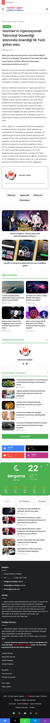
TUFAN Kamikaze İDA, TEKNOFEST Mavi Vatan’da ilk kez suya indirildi (13, 297)
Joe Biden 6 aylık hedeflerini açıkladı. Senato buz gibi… (28, 510)
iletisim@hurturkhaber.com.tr (14, 585)
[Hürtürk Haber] (15, 9)
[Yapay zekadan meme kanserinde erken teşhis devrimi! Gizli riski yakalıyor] (8, 394)
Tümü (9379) (25, 436)
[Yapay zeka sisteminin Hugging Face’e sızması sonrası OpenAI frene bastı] (13, 312)
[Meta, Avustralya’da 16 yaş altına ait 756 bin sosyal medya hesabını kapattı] (37, 312)
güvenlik (25, 195)
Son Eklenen (24, 501)
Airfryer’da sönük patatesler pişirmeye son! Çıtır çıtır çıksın (27, 2)
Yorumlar (42, 501)
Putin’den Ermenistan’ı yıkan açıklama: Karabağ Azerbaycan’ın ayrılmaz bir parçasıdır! (31, 520)
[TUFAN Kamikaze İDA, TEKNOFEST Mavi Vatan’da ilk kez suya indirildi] (13, 287)
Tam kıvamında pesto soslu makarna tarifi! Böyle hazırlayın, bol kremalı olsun (32, 382)
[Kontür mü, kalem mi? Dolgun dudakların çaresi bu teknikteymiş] (8, 415)
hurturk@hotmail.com (12, 589)
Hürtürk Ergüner (8, 664)
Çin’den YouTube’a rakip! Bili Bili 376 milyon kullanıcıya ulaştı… (36, 297)
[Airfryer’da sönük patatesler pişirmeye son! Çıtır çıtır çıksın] (8, 405)
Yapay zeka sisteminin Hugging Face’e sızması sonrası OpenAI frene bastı (12, 324)
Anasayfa (7, 21)
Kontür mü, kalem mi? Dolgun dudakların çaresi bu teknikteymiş (30, 413)
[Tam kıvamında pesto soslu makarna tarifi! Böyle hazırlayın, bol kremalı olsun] (8, 383)
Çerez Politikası (35, 704)
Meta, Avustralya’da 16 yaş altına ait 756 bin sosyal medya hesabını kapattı (35, 324)
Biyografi (5, 670)
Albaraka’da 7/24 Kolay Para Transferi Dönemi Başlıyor (29, 550)
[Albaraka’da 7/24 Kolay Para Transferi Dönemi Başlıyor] (8, 551)
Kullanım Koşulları (22, 707)
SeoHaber (25, 200)
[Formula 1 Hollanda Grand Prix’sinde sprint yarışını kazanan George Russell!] (8, 426)
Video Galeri (6, 687)
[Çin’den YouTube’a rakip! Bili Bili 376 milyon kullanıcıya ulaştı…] (37, 287)
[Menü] (3, 9)
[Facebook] (6, 187)
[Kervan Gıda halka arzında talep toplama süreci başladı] (8, 542)
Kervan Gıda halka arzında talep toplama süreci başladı (31, 541)
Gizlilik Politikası (22, 704)
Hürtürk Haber (25, 359)
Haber (14, 21)
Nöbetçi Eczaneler (8, 677)
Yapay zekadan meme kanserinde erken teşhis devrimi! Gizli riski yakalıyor (30, 393)
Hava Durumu (7, 673)
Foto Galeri (6, 683)
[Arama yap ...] (47, 9)
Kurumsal (12, 704)
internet (38, 195)
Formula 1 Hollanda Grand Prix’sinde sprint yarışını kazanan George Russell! (31, 425)
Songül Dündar (7, 653)
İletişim (32, 707)
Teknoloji (21, 21)
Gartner (12, 195)
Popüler (7, 501)
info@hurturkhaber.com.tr (13, 581)
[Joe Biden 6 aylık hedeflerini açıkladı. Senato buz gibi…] (8, 511)
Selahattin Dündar (8, 657)
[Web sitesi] (23, 363)
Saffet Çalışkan (7, 660)
